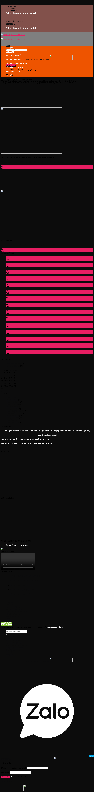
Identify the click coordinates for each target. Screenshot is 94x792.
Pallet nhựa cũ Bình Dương (16, 355)
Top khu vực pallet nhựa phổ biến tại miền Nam (24, 288)
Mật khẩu (5, 772)
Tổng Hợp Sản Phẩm (14, 67)
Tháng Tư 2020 (12, 400)
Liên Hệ (9, 75)
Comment (31, 275)
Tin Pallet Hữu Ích (13, 366)
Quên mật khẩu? (7, 781)
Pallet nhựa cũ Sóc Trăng (15, 335)
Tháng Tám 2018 (12, 418)
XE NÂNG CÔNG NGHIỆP (16, 63)
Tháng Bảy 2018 (12, 420)
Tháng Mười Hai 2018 (14, 411)
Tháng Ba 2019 (12, 406)
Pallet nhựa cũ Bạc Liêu (15, 322)
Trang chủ (10, 48)
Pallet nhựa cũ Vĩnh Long (15, 308)
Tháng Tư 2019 (12, 404)
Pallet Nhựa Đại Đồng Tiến (16, 275)
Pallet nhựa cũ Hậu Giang (16, 315)
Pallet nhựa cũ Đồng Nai (15, 349)
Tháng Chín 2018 (12, 415)
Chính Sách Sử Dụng (13, 364)
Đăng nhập (5, 777)
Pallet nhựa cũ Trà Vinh (15, 302)
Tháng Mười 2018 (13, 413)
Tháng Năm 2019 (12, 402)
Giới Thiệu (10, 51)
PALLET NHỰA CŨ (13, 55)
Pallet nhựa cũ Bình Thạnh (16, 282)
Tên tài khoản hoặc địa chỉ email (14, 768)
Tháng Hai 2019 (12, 409)
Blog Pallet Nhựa (13, 71)
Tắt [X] (92, 756)
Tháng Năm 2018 (12, 422)
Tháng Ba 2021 (12, 397)
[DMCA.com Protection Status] (6, 625)
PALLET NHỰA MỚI (14, 59)
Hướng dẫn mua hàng (15, 21)
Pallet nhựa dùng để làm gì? (16, 329)
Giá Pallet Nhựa (12, 268)
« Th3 (3, 391)
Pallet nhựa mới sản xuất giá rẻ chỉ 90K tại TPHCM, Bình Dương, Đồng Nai (35, 262)
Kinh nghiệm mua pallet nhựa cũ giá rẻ (20, 295)
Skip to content (7, 2)
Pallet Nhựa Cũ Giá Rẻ (56, 627)
